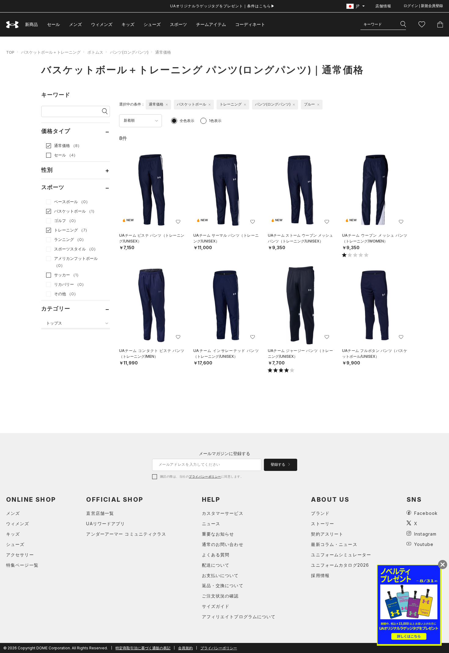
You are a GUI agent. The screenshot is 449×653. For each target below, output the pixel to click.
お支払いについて (220, 575)
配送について (216, 565)
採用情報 (320, 575)
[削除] (167, 104)
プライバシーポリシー (205, 476)
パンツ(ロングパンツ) (129, 52)
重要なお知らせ (218, 533)
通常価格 (163, 52)
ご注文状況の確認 (220, 595)
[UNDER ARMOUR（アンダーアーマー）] (12, 24)
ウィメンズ (101, 24)
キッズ (128, 24)
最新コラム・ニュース (334, 544)
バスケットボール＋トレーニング (51, 52)
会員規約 (185, 648)
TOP (10, 52)
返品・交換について (222, 585)
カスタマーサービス (222, 513)
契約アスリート (327, 533)
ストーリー (322, 523)
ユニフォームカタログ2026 (340, 565)
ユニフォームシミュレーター (341, 554)
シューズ (152, 24)
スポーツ (178, 24)
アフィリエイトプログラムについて (239, 616)
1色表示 (215, 120)
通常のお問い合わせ (222, 544)
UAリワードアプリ (105, 523)
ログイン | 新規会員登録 (423, 6)
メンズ (75, 24)
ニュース (211, 523)
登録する (278, 464)
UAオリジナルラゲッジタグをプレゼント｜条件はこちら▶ (222, 6)
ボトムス (95, 52)
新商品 (31, 24)
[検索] (403, 24)
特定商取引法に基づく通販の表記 (142, 648)
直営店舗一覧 (100, 513)
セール (53, 24)
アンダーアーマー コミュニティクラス (126, 533)
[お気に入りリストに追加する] (178, 221)
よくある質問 (216, 554)
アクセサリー (20, 554)
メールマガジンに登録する (224, 453)
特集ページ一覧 (22, 565)
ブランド (320, 513)
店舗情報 (383, 6)
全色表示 (187, 120)
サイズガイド (216, 606)
